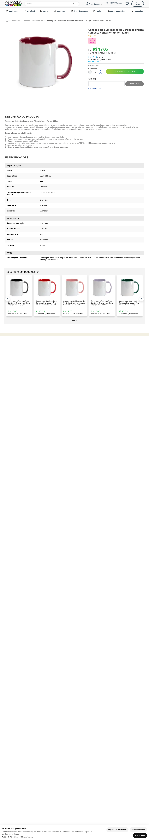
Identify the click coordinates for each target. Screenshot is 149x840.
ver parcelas (93, 62)
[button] (7, 299)
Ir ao (137, 3)
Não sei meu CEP (94, 88)
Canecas (26, 21)
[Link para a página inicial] (7, 21)
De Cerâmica (37, 21)
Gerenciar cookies (138, 830)
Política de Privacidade (10, 837)
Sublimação (15, 21)
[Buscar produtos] (74, 4)
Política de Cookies (26, 837)
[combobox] (52, 4)
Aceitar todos (140, 835)
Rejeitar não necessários (117, 830)
